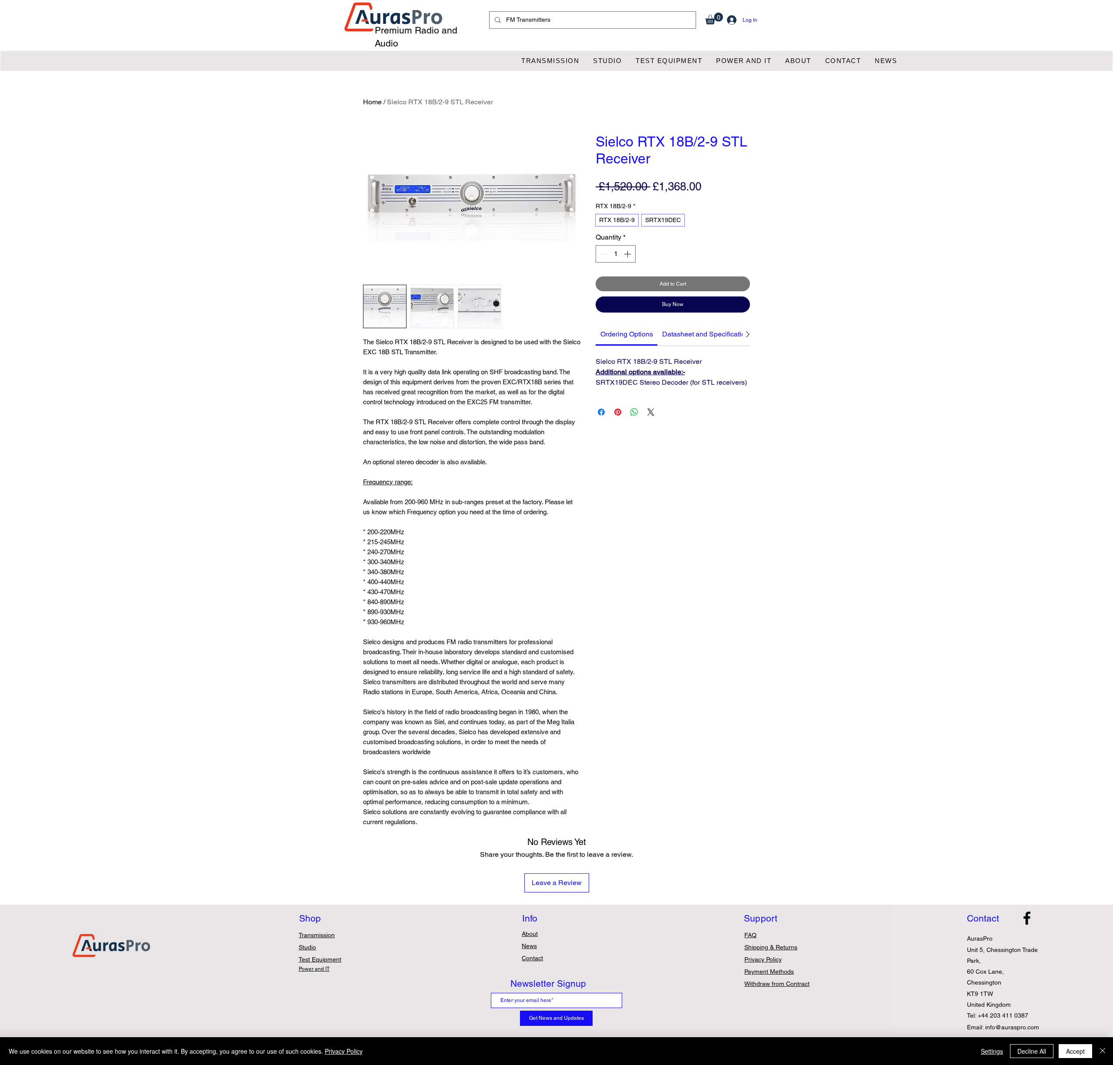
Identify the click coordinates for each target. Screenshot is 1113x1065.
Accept (1075, 1051)
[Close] (1102, 1051)
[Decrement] (603, 254)
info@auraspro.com (1012, 1027)
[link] (626, 334)
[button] (714, 18)
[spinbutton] (615, 254)
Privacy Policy (344, 1051)
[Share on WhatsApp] (634, 412)
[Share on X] (651, 412)
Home (372, 102)
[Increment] (628, 254)
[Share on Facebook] (601, 412)
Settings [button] (992, 1051)
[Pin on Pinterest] (618, 412)
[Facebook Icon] (1027, 918)
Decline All (1031, 1051)
